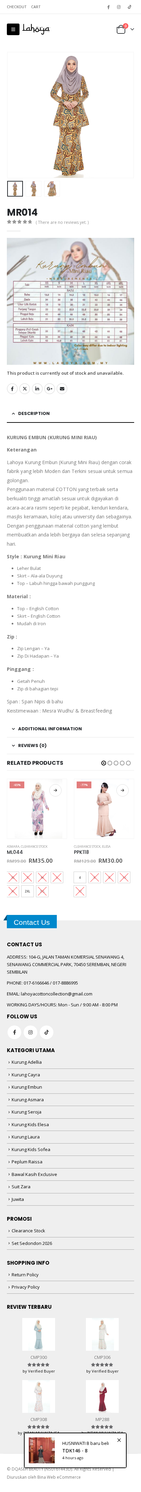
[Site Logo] (36, 29)
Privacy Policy (26, 1287)
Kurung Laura (26, 1137)
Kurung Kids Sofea (31, 1149)
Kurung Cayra (26, 1075)
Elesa (106, 846)
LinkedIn (37, 388)
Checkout (17, 6)
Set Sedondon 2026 (32, 1243)
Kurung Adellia (27, 1062)
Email (61, 388)
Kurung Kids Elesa (30, 1124)
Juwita (18, 1199)
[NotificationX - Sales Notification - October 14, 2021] (75, 1450)
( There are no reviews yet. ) (62, 222)
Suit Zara (21, 1186)
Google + (49, 388)
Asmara (13, 846)
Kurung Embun (27, 1087)
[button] (13, 29)
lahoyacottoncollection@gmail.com (56, 994)
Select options (55, 790)
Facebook (12, 388)
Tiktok (46, 1032)
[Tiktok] (129, 6)
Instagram (30, 1032)
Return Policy (25, 1275)
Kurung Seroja (26, 1112)
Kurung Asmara (28, 1099)
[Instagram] (118, 6)
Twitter (24, 388)
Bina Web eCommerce (59, 1477)
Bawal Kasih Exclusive (34, 1174)
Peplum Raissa (27, 1162)
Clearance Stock (34, 846)
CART (36, 6)
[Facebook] (108, 6)
